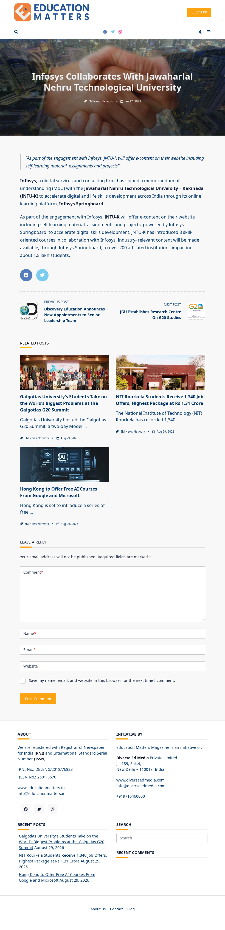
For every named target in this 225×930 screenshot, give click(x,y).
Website (30, 666)
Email (29, 649)
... (85, 426)
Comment (33, 572)
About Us (98, 908)
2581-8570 (46, 777)
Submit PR (199, 12)
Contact (116, 908)
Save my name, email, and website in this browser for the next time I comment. (102, 680)
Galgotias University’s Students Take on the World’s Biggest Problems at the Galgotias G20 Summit (63, 403)
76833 (67, 769)
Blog (131, 908)
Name (29, 633)
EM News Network (100, 101)
